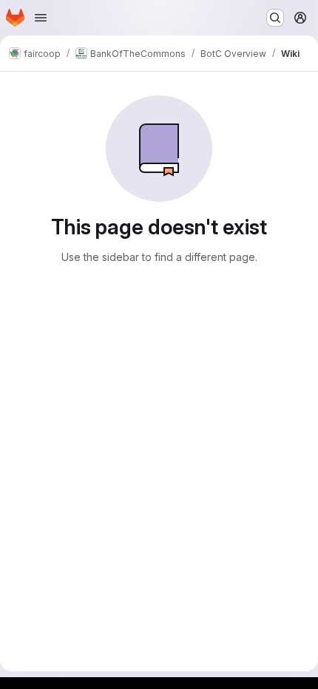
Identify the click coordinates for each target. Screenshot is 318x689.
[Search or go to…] (275, 18)
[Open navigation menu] (41, 18)
